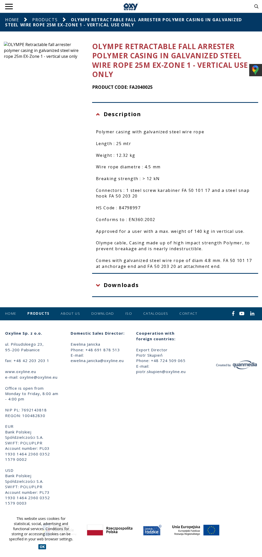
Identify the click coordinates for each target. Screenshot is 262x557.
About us (70, 313)
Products (45, 20)
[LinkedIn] (252, 314)
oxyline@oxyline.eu (39, 377)
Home (12, 20)
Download (102, 313)
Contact (188, 313)
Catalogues (155, 313)
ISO (128, 313)
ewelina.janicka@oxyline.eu (97, 360)
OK (42, 546)
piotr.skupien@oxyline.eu (161, 371)
